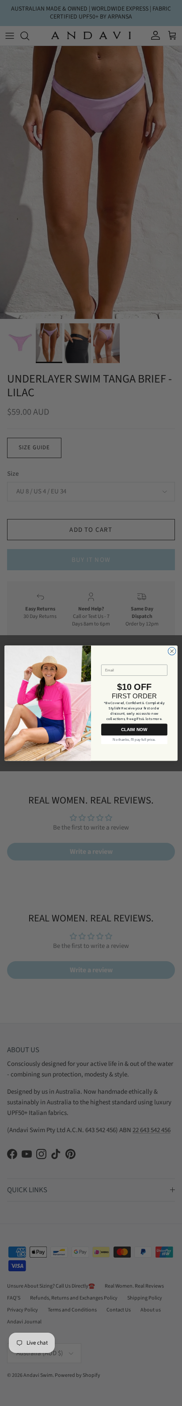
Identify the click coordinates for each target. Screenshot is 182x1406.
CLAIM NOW (134, 729)
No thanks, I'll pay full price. (134, 740)
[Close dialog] (172, 651)
